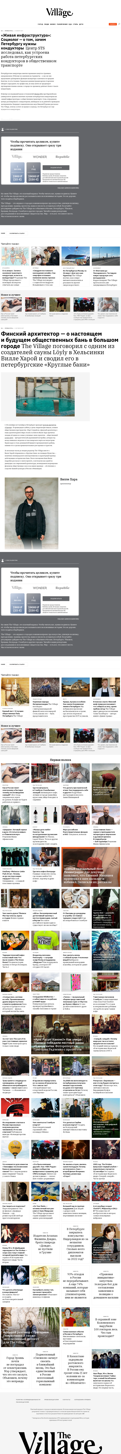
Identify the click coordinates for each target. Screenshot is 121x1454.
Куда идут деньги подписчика (68, 187)
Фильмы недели (37, 910)
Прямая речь (9, 30)
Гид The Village (37, 785)
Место (65, 699)
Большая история (69, 865)
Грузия (35, 1078)
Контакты (66, 1399)
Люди (46, 24)
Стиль (75, 24)
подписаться (56, 167)
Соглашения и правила (82, 1399)
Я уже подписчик (11, 129)
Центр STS (38, 94)
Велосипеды (66, 1078)
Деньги (4, 1161)
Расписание (36, 1120)
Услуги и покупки (7, 708)
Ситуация (35, 952)
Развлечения (62, 24)
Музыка (4, 952)
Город (40, 24)
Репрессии (5, 1120)
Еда (70, 24)
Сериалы (4, 827)
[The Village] (60, 13)
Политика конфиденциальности (28, 1399)
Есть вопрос (6, 268)
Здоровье (66, 785)
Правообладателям (51, 1399)
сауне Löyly (9, 438)
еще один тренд (98, 1119)
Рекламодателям (22, 1402)
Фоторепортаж (38, 1036)
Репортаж (5, 785)
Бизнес (53, 24)
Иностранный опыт (69, 268)
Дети (81, 24)
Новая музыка (97, 910)
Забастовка (36, 994)
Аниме (95, 952)
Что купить (66, 827)
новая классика (7, 869)
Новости (45, 1233)
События (65, 1329)
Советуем (65, 910)
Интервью (36, 268)
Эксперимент (97, 268)
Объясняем (96, 785)
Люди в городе (37, 699)
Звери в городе (67, 952)
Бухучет (35, 827)
